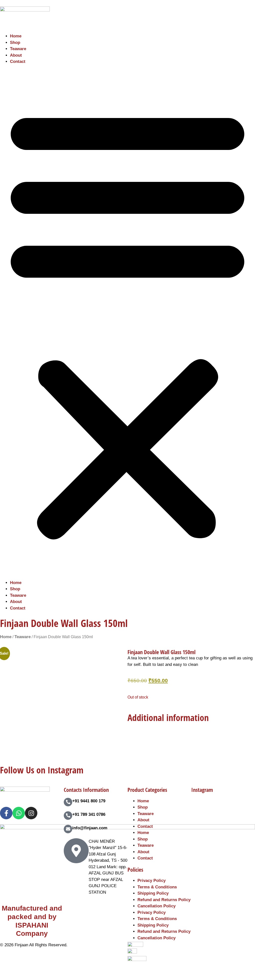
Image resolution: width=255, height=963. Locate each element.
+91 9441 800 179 (88, 801)
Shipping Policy (153, 893)
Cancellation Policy (156, 906)
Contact (17, 61)
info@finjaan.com (89, 828)
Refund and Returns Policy (164, 899)
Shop (15, 42)
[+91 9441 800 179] (68, 802)
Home (15, 36)
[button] (127, 322)
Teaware (18, 48)
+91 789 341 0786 (88, 814)
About (16, 55)
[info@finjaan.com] (68, 829)
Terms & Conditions (157, 887)
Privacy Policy (151, 880)
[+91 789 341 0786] (68, 815)
